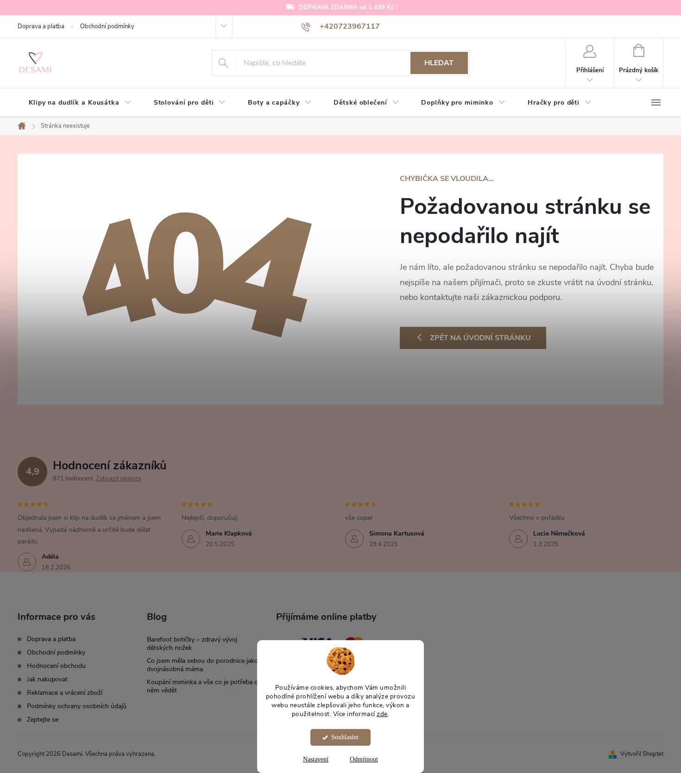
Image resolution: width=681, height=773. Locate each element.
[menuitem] (80, 102)
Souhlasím (345, 737)
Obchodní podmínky (107, 26)
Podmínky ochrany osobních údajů (76, 706)
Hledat (439, 63)
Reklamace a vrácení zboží (64, 692)
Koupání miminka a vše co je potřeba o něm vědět (202, 686)
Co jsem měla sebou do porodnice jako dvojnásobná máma (202, 664)
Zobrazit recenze (118, 478)
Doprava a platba (41, 26)
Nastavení (315, 759)
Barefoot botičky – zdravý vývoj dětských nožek (192, 643)
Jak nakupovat (47, 679)
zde (382, 713)
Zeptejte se (42, 719)
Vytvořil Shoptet (641, 754)
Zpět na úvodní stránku (480, 338)
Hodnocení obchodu (56, 665)
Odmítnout (364, 759)
